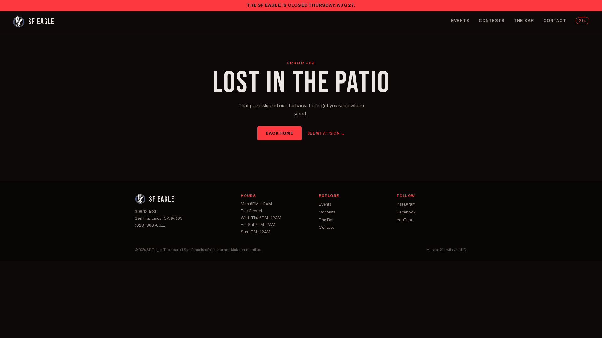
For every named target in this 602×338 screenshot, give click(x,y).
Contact (554, 20)
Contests (491, 20)
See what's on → (326, 133)
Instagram (406, 204)
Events (460, 20)
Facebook (406, 212)
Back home (279, 133)
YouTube (405, 220)
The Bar (524, 20)
